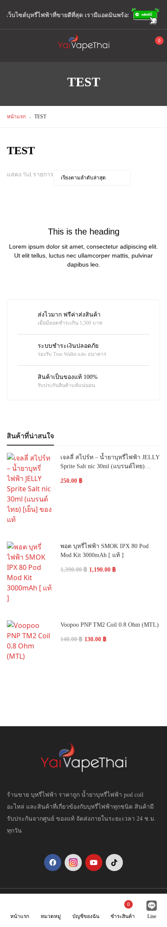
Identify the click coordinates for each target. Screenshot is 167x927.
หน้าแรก (16, 117)
